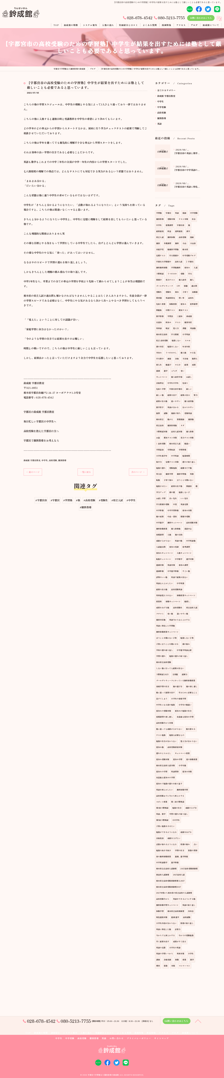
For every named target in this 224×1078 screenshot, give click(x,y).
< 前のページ (33, 471)
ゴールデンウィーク (164, 285)
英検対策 (180, 953)
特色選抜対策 (161, 917)
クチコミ (160, 613)
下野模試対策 (161, 431)
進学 (165, 370)
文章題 (175, 674)
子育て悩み (168, 480)
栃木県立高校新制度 (175, 911)
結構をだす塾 (186, 468)
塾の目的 (179, 534)
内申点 (191, 911)
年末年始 (186, 346)
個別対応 (188, 322)
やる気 (193, 352)
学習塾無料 (175, 267)
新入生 (159, 364)
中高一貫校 (172, 516)
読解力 (184, 674)
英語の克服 (160, 947)
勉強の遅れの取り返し (178, 656)
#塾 (78, 500)
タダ (182, 425)
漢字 (188, 231)
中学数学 (178, 559)
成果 (194, 364)
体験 (177, 959)
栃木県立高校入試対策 (165, 765)
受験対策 (171, 219)
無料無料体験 (161, 267)
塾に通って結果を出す (165, 692)
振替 (158, 413)
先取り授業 (160, 304)
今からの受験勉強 (186, 935)
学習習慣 (182, 449)
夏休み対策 (187, 771)
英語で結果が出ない (179, 577)
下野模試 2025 (162, 674)
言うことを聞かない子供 (166, 638)
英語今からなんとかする (179, 619)
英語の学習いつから (164, 953)
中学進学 (160, 522)
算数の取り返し (186, 923)
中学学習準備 (173, 510)
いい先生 (184, 498)
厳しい (189, 389)
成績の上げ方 (191, 807)
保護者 (189, 486)
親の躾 (172, 492)
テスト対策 (183, 219)
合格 (177, 358)
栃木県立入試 (174, 443)
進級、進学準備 (181, 856)
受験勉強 (173, 468)
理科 (158, 965)
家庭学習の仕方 (162, 686)
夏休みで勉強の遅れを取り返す (169, 783)
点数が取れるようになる (166, 844)
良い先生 (173, 498)
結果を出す (172, 395)
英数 (192, 474)
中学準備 (160, 510)
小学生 (191, 953)
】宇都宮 (190, 261)
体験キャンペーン (173, 601)
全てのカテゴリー (166, 90)
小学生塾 (182, 765)
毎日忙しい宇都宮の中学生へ (40, 421)
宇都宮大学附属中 (163, 261)
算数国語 (180, 419)
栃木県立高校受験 (163, 662)
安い (182, 370)
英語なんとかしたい (164, 583)
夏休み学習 (177, 759)
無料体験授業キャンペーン (167, 631)
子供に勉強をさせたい (165, 826)
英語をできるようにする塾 (184, 899)
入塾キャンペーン (184, 553)
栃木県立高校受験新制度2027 (168, 886)
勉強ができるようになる (166, 832)
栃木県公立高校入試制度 (166, 868)
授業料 (159, 601)
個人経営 (182, 279)
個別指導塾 (172, 425)
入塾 (169, 534)
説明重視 (179, 231)
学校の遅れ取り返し (164, 650)
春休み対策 (187, 510)
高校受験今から (162, 899)
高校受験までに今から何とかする (170, 795)
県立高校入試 (191, 607)
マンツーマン (184, 965)
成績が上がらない (163, 540)
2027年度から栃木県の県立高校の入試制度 (174, 892)
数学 (192, 959)
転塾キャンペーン (163, 559)
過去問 (194, 285)
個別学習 (169, 474)
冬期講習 (167, 243)
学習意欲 (160, 449)
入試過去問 (160, 546)
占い (195, 844)
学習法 (170, 316)
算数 (165, 965)
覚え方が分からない (188, 741)
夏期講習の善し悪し (164, 716)
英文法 (159, 474)
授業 (184, 959)
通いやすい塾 (182, 613)
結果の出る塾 (161, 589)
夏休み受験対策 (162, 759)
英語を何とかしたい (164, 789)
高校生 (191, 298)
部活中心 (188, 528)
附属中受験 (185, 516)
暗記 (167, 328)
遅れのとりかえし (163, 753)
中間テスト (170, 310)
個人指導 (190, 431)
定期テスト (160, 255)
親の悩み (186, 644)
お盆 (158, 437)
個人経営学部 (176, 377)
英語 (159, 123)
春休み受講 (174, 546)
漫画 (192, 237)
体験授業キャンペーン (186, 595)
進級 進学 (175, 917)
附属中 (159, 279)
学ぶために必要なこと (188, 692)
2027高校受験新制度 (189, 868)
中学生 (45, 460)
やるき (178, 364)
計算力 (178, 929)
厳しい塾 (160, 395)
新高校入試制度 (162, 874)
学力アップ (160, 492)
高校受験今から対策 (164, 723)
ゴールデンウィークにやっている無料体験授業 (175, 680)
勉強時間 (186, 455)
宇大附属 (175, 334)
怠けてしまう (161, 698)
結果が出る (185, 395)
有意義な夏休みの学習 (165, 777)
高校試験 (186, 917)
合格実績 (167, 959)
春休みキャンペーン (164, 553)
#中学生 (131, 500)
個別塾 (191, 419)
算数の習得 (192, 850)
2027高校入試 (179, 874)
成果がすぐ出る (179, 941)
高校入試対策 (176, 431)
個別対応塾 (160, 619)
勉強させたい (161, 486)
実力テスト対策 (187, 437)
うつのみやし (171, 352)
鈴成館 (189, 316)
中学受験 (161, 107)
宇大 (190, 273)
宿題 (186, 285)
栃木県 (185, 249)
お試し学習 (160, 498)
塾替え (195, 358)
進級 (158, 370)
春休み (187, 267)
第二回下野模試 (177, 801)
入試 (195, 267)
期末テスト (183, 310)
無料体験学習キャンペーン (167, 905)
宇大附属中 (174, 255)
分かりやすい (188, 407)
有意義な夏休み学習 (185, 716)
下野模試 (160, 273)
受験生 (159, 292)
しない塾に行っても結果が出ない (170, 668)
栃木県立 (160, 419)
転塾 (158, 480)
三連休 (180, 316)
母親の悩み (185, 844)
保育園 (159, 298)
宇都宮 (168, 213)
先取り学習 (160, 389)
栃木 (177, 292)
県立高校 (160, 425)
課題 (184, 328)
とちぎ (174, 370)
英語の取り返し (188, 905)
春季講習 (186, 546)
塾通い (187, 443)
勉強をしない (173, 346)
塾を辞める (190, 729)
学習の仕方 (179, 850)
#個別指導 (85, 507)
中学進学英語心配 (184, 650)
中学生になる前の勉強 (165, 704)
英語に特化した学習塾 (165, 625)
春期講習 (160, 534)
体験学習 (160, 911)
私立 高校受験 (162, 340)
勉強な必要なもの (176, 735)
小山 (184, 243)
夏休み (183, 304)
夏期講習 (169, 225)
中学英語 (175, 455)
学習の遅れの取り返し (178, 814)
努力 (195, 395)
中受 (175, 504)
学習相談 (171, 449)
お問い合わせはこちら (201, 17)
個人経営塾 (189, 401)
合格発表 (160, 838)
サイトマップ (161, 1038)
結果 (186, 364)
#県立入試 (117, 500)
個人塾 (183, 352)
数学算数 (160, 316)
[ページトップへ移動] (198, 1021)
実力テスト (170, 279)
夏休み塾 (160, 747)
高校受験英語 (176, 589)
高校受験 (53, 460)
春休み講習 (183, 565)
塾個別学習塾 (173, 249)
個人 (192, 279)
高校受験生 (177, 607)
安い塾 (170, 613)
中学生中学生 (173, 383)
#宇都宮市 (41, 500)
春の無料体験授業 (163, 856)
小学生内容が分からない (166, 923)
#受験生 (103, 500)
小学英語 (186, 334)
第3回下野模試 (162, 807)
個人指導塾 (175, 528)
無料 (177, 243)
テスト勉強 (160, 735)
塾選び (168, 364)
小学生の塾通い (185, 704)
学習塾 (159, 213)
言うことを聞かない (185, 480)
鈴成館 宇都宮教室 (32, 460)
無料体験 (171, 237)
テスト (178, 322)
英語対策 (171, 565)
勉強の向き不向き (163, 850)
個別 (158, 243)
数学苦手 (160, 407)
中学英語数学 (161, 862)
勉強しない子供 (186, 638)
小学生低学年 (161, 455)
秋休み (168, 322)
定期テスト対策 (172, 462)
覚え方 (176, 328)
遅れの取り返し (188, 462)
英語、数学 (160, 814)
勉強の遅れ (160, 468)
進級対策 (160, 565)
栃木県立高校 (161, 334)
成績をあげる (186, 832)
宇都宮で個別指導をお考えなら (41, 440)
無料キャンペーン (174, 522)
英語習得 (175, 771)
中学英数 (180, 583)
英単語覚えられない (164, 595)
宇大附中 (160, 358)
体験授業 (173, 304)
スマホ (187, 340)
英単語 (159, 328)
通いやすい (175, 401)
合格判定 (160, 383)
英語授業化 (170, 298)
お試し (189, 377)
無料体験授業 (161, 528)
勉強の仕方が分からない (166, 741)
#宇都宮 (55, 500)
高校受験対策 (191, 522)
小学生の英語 (174, 947)
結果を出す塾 (176, 486)
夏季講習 (193, 304)
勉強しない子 (184, 492)
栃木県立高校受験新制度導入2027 (170, 880)
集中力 (159, 462)
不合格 (185, 358)
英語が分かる (173, 407)
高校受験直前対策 (174, 747)
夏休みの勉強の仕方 (183, 710)
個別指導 (62, 460)
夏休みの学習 (161, 771)
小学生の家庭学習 (178, 698)
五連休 (159, 322)
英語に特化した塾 (163, 929)
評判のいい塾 (161, 577)
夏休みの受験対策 (163, 710)
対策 (173, 965)
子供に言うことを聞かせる (167, 644)
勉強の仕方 (177, 807)
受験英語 (188, 413)
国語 (184, 213)
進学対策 (190, 559)
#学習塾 (67, 500)
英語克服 (184, 504)
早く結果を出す (162, 941)
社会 (194, 219)
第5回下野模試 (162, 820)
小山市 (193, 243)
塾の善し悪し (191, 686)
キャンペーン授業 (182, 753)
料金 (169, 231)
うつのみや (172, 273)
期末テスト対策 (170, 437)
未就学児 (160, 249)
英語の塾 (178, 540)
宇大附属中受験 (162, 504)
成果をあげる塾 (162, 607)
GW (178, 285)
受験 (182, 273)
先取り (185, 383)
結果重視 (160, 231)
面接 (169, 358)
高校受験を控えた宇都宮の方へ (41, 431)
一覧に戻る (85, 471)
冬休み (159, 352)
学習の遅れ (160, 656)
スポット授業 (161, 801)
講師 (158, 959)
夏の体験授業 (191, 759)
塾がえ (170, 419)
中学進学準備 (173, 571)
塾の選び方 (177, 686)
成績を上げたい (173, 838)
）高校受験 (160, 443)
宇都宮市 (180, 225)
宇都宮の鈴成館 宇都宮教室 (39, 412)
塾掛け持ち (176, 413)
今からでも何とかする (165, 935)
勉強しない (176, 340)
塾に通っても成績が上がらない (169, 729)
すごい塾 (186, 571)
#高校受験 (89, 500)
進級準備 (160, 571)
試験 (165, 413)
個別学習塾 (181, 474)
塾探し (187, 601)
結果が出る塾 (161, 401)
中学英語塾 (191, 540)
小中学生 (176, 820)
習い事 (181, 298)
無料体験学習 (182, 789)
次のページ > (138, 471)
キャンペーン (161, 377)
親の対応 (160, 346)
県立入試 (160, 237)
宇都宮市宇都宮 (175, 389)
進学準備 (175, 862)
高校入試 (178, 261)
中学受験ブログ (188, 255)
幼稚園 (195, 292)
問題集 (159, 310)
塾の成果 (160, 516)
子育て (185, 292)
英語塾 (193, 328)
